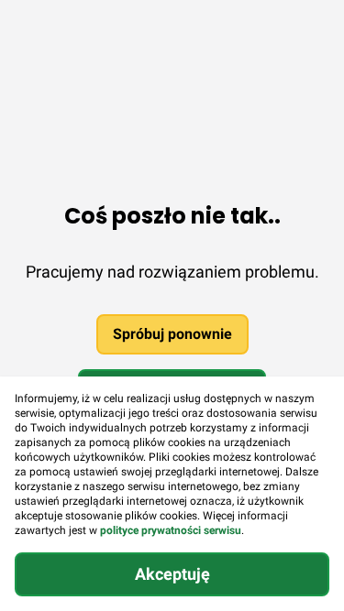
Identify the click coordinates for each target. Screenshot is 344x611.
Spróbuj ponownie (172, 334)
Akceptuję (172, 574)
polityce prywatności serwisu (170, 530)
